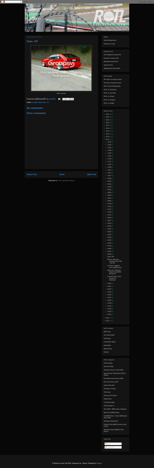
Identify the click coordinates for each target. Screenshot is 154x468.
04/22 (110, 243)
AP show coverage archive (112, 83)
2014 (108, 134)
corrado (34, 102)
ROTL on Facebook (110, 89)
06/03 (110, 226)
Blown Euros (108, 349)
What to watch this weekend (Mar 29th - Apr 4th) (114, 261)
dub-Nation (107, 345)
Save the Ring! (108, 366)
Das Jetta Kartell (109, 335)
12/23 (110, 145)
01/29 (110, 303)
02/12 (110, 297)
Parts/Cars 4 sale (109, 44)
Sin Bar (106, 352)
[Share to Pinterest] (72, 99)
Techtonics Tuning (110, 389)
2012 (108, 139)
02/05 (110, 300)
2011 (108, 318)
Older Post (91, 174)
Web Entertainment (110, 40)
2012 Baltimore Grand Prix (112, 55)
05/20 (110, 232)
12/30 (110, 142)
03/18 (110, 283)
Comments (110, 447)
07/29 (110, 203)
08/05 (110, 201)
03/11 (110, 286)
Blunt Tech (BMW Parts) (111, 412)
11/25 (110, 156)
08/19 (110, 195)
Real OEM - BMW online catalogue (115, 409)
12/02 (110, 153)
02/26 (110, 292)
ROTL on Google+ (110, 100)
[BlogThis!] (66, 99)
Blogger (99, 463)
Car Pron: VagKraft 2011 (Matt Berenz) (114, 266)
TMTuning (107, 392)
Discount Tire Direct (110, 395)
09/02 (110, 189)
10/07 (110, 175)
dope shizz (42, 102)
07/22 (110, 206)
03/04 (110, 289)
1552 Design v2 (109, 406)
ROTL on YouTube (110, 93)
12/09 (110, 150)
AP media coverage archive (113, 79)
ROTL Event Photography (112, 86)
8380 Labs (107, 332)
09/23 (110, 181)
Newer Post (32, 174)
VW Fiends (107, 338)
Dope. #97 (32, 41)
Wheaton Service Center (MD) (113, 370)
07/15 (110, 209)
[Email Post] (59, 99)
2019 (108, 120)
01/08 (110, 311)
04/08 (110, 248)
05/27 (110, 229)
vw (48, 102)
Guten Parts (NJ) (109, 385)
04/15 (110, 246)
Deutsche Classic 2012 (111, 58)
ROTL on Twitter (109, 103)
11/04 (110, 164)
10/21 (110, 170)
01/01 (110, 314)
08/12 (110, 198)
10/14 (110, 173)
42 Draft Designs (109, 402)
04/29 (110, 240)
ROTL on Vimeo (109, 96)
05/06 (110, 237)
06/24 (110, 218)
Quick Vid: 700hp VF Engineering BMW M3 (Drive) (114, 272)
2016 (108, 128)
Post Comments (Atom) (66, 180)
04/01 (110, 251)
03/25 (110, 254)
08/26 (110, 192)
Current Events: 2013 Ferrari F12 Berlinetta (114, 278)
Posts (108, 444)
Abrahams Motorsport (111, 421)
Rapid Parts (107, 399)
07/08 (110, 212)
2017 (108, 125)
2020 (108, 117)
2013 (108, 137)
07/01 (110, 215)
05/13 (110, 234)
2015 (108, 131)
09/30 (110, 178)
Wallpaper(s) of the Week (112, 68)
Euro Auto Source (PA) (111, 382)
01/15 (110, 309)
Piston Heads (108, 363)
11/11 (110, 161)
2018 (108, 122)
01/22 (110, 306)
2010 (108, 321)
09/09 (110, 187)
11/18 (110, 159)
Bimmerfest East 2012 (111, 61)
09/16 (110, 184)
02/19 (110, 295)
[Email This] (63, 99)
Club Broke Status (110, 342)
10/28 (110, 167)
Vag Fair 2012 (108, 65)
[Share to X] (68, 99)
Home (61, 174)
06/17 (110, 220)
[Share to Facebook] (70, 99)
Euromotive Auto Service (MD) (113, 378)
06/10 (110, 223)
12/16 (110, 147)
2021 (108, 114)
